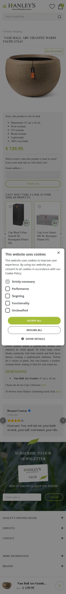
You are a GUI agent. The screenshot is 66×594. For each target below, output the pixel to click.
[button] (33, 339)
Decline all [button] (34, 330)
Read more (29, 273)
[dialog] (33, 297)
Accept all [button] (34, 320)
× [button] (58, 252)
